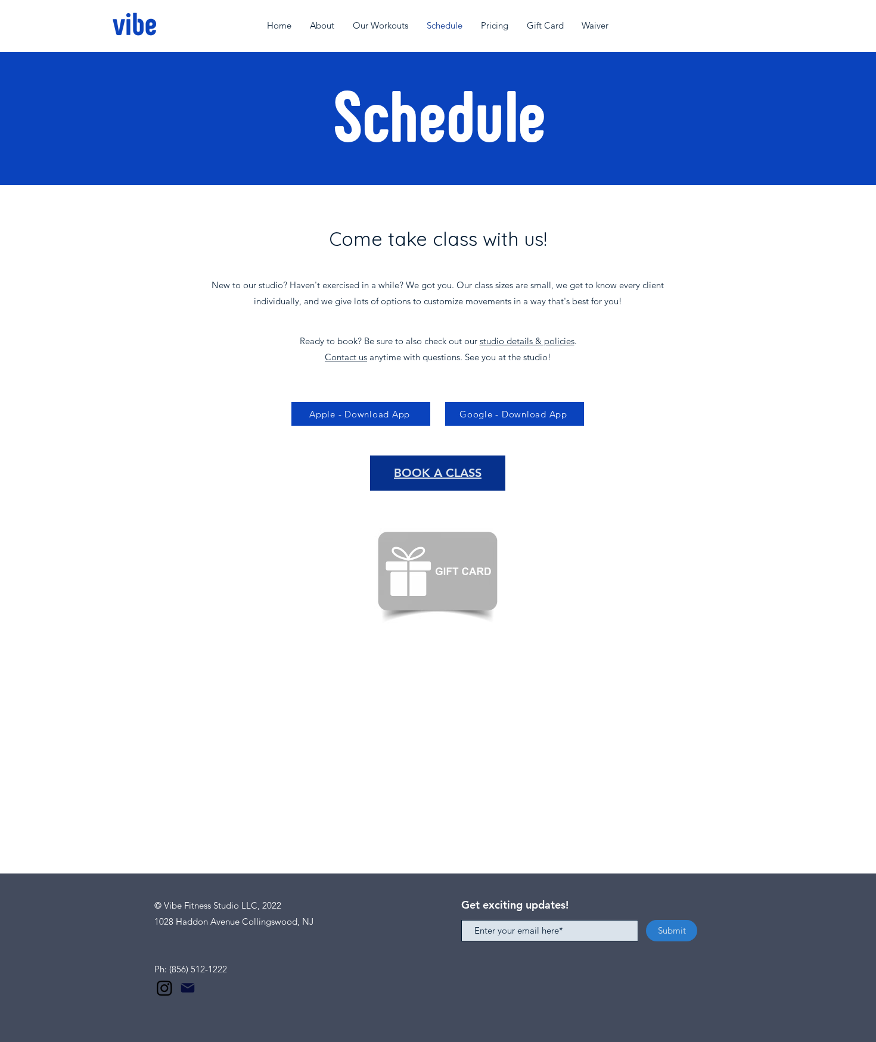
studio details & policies (527, 341)
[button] (322, 26)
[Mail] (187, 988)
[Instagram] (164, 988)
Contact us (346, 357)
